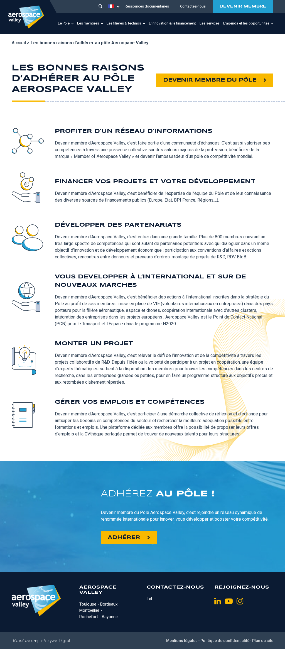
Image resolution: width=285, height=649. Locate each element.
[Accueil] (26, 17)
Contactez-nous (193, 6)
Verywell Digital (57, 640)
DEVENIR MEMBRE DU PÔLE (210, 80)
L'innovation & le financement (172, 23)
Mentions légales (182, 640)
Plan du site (262, 640)
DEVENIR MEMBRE (243, 6)
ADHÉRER (124, 537)
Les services (210, 23)
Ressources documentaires (147, 6)
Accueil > (20, 42)
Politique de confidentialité (224, 640)
